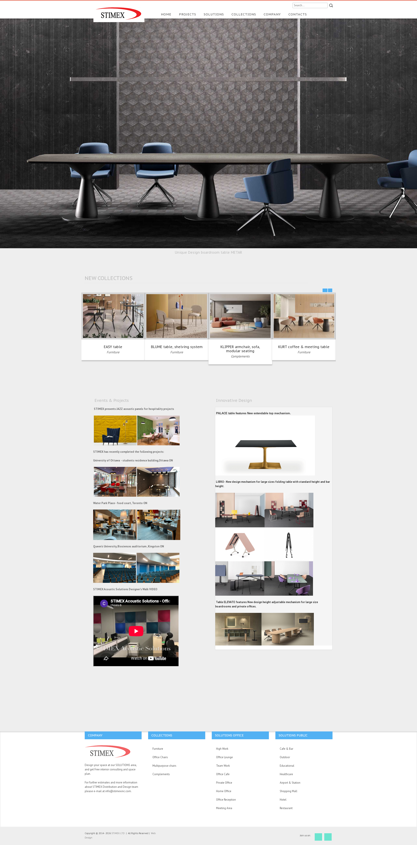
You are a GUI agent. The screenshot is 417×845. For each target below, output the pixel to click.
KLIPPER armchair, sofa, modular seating (240, 349)
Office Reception (226, 799)
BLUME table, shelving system (177, 347)
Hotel (283, 799)
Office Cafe (223, 774)
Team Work (223, 766)
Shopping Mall (288, 791)
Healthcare (286, 774)
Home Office (223, 791)
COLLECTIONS (244, 14)
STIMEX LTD (118, 833)
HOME (166, 14)
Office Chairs (160, 757)
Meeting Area (224, 808)
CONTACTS (297, 14)
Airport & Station (290, 783)
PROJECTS (188, 14)
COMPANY (273, 14)
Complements (240, 356)
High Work (222, 749)
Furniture (113, 352)
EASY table (113, 347)
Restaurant (286, 808)
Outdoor (285, 757)
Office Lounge (224, 757)
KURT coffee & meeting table (303, 347)
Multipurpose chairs (164, 766)
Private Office (224, 783)
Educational (287, 766)
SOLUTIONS (214, 14)
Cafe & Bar (286, 749)
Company (95, 735)
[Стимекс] (118, 11)
